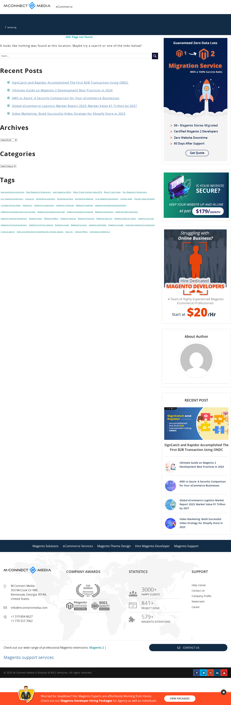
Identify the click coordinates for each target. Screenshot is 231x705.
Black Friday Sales (112, 192)
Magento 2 (96, 648)
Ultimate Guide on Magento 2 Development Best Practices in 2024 (62, 90)
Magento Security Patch (125, 218)
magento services (146, 218)
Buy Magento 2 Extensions (135, 192)
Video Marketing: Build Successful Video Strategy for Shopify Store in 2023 (68, 114)
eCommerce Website (84, 199)
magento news (35, 218)
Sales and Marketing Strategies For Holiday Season (40, 232)
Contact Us (198, 590)
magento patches (68, 218)
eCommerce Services (78, 546)
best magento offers (62, 192)
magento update (115, 225)
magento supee (62, 225)
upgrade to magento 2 (100, 232)
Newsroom (198, 601)
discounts (29, 199)
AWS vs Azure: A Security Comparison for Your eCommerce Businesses (65, 98)
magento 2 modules (65, 205)
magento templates (97, 225)
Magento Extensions (104, 212)
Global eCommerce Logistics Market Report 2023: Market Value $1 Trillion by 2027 (74, 106)
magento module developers (14, 218)
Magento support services (29, 657)
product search (8, 232)
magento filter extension (126, 212)
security (69, 232)
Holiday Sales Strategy (144, 199)
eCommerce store (65, 199)
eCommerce (64, 7)
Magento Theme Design (114, 546)
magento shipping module (41, 225)
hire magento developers (106, 199)
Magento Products (86, 218)
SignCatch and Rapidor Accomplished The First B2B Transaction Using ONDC (70, 83)
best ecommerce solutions (12, 192)
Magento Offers (51, 218)
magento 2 (27, 205)
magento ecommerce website (80, 212)
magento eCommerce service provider (18, 212)
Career (196, 607)
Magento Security (104, 218)
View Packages (180, 698)
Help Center (199, 585)
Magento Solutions (45, 546)
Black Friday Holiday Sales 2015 (87, 192)
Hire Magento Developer (152, 546)
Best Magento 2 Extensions (38, 192)
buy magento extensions (12, 199)
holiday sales (126, 199)
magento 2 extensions (44, 205)
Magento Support (79, 225)
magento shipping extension (14, 225)
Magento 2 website (84, 205)
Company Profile (201, 596)
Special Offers (81, 232)
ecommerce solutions (45, 199)
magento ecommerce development (110, 205)
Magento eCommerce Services (51, 212)
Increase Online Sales (11, 205)
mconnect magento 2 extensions (140, 225)
